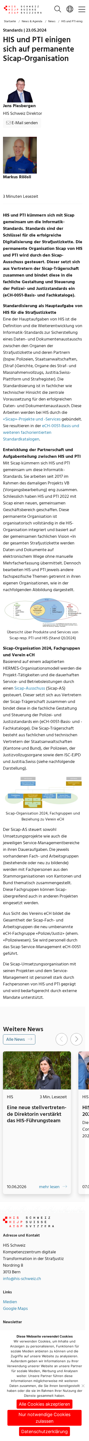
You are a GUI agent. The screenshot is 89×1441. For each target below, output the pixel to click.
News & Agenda (32, 21)
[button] (70, 10)
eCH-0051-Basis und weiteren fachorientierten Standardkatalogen (41, 432)
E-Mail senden (24, 122)
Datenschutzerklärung (44, 1431)
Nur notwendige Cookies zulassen (44, 1418)
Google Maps (15, 1306)
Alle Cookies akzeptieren (44, 1404)
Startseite (10, 21)
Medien (10, 1300)
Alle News (16, 1039)
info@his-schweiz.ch (22, 1277)
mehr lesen (47, 1184)
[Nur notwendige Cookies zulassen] (82, 1385)
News (51, 21)
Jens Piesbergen (19, 105)
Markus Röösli (17, 176)
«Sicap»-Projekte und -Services (32, 419)
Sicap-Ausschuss (29, 688)
